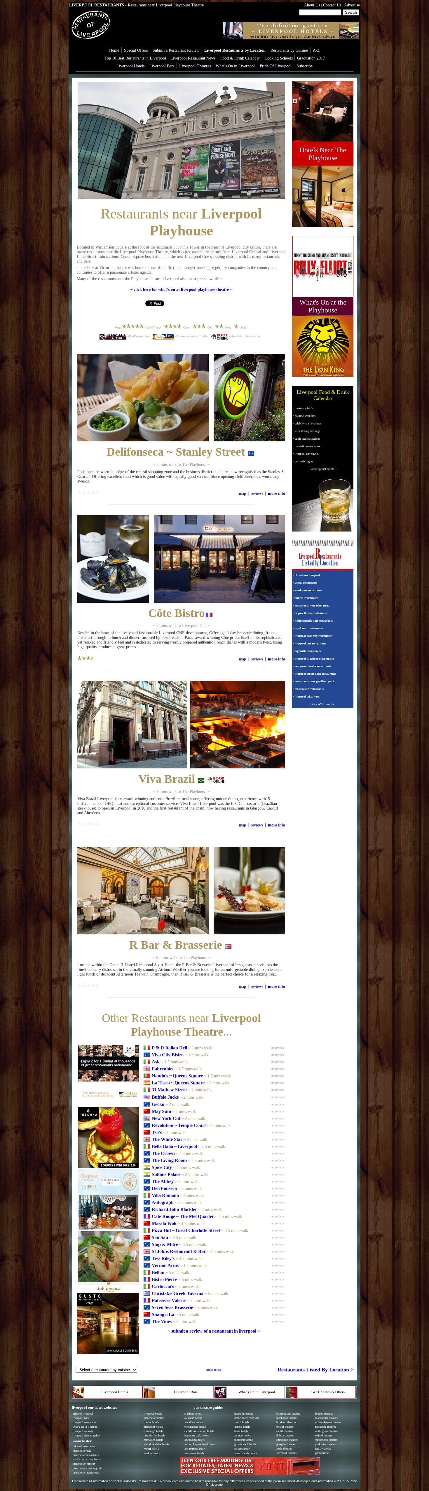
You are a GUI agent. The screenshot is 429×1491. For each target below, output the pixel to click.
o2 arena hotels (193, 1418)
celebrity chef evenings (308, 423)
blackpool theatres (286, 1418)
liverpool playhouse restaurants (314, 658)
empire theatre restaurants (311, 613)
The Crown (163, 1153)
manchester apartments (86, 1472)
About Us (312, 5)
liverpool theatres (286, 1453)
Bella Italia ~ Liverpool (174, 1146)
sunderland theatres (326, 1439)
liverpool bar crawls (306, 453)
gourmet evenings (305, 415)
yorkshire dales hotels (156, 1444)
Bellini (158, 1272)
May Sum (161, 1111)
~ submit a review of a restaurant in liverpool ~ (214, 1331)
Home (114, 50)
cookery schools (304, 408)
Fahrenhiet (163, 1068)
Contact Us (331, 5)
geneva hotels (242, 1426)
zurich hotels (241, 1422)
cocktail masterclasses (307, 446)
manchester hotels (154, 1418)
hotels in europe (243, 1413)
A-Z (316, 50)
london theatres (324, 1413)
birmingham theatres (288, 1413)
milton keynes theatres (328, 1422)
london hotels (152, 1453)
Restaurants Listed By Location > (315, 1370)
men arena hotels (194, 1453)
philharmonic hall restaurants (314, 620)
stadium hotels (193, 1413)
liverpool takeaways (307, 696)
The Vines (162, 1321)
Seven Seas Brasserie (172, 1307)
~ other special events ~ (322, 469)
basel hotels (241, 1431)
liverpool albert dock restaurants (315, 673)
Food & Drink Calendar (240, 58)
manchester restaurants (309, 689)
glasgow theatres (286, 1444)
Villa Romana (165, 1195)
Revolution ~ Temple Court (179, 1125)
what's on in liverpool (85, 1426)
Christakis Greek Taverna (177, 1293)
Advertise (351, 5)
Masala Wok (164, 1223)
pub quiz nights (304, 461)
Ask (156, 1061)
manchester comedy (84, 1463)
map (242, 493)
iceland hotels (242, 1448)
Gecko (158, 1104)
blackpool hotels (153, 1426)
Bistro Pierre (164, 1279)
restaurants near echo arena (312, 605)
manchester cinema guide (87, 1468)
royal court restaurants (309, 628)
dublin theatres (285, 1435)
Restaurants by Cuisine (289, 50)
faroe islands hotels (245, 1453)
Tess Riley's (163, 1258)
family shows (323, 1448)
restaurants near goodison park (314, 681)
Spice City (162, 1167)
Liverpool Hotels (130, 66)
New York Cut (167, 1118)
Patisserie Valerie (169, 1300)
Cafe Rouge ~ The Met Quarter (183, 1216)
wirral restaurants (306, 582)
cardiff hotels (151, 1448)
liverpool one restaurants (310, 643)
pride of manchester (84, 1446)
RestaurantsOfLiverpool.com (157, 1481)
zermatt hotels (242, 1435)
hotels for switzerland (246, 1418)
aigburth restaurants (308, 651)
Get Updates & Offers (328, 1392)
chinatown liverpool (307, 575)
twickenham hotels (195, 1426)
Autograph (163, 1202)
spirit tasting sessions (307, 438)
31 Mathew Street (169, 1089)
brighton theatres (286, 1422)
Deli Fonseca (164, 1188)
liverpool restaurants (84, 1422)
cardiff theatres (284, 1431)
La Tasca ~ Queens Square (178, 1082)
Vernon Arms (165, 1265)
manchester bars (82, 1450)
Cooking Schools (279, 58)
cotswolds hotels (153, 1439)
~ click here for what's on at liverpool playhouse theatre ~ (181, 289)
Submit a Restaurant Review (176, 50)
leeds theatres (284, 1448)
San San (160, 1237)
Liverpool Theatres (195, 66)
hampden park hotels (196, 1435)
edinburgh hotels (153, 1431)
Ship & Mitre (165, 1244)
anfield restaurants (306, 597)
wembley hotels (193, 1422)
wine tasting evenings (307, 431)
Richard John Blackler (174, 1209)
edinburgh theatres (287, 1439)
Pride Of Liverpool (276, 66)
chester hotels (151, 1422)
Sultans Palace (166, 1174)
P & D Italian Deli (169, 1047)
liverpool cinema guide (86, 1435)
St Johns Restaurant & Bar (179, 1251)
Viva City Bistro (168, 1054)
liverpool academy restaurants (313, 635)
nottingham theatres (326, 1431)
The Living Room (169, 1160)
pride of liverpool (83, 1413)
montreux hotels (243, 1439)
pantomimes (322, 1453)
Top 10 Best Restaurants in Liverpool (135, 58)
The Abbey (163, 1181)
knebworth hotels (194, 1439)
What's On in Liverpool (235, 66)
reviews (257, 493)
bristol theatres (285, 1426)
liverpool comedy (83, 1431)
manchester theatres (326, 1418)
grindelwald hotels (245, 1444)
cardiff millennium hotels (199, 1431)
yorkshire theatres (325, 1444)
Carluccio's (163, 1286)
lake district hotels (154, 1435)
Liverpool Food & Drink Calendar (323, 395)
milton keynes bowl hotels (200, 1444)
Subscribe (305, 66)
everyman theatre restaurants (313, 666)
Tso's (157, 1132)
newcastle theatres (325, 1426)
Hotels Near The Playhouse (322, 154)
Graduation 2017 (311, 58)
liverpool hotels (153, 1413)
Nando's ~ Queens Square (177, 1075)
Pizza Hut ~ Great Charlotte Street (186, 1230)
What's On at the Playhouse (322, 306)
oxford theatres (323, 1435)
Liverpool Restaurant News (192, 58)
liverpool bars (81, 1418)
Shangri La (163, 1314)
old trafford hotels (194, 1448)
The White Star (167, 1139)
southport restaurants (308, 590)
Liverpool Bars (161, 66)
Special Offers (136, 50)
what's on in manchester (87, 1459)
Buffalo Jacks (166, 1097)
